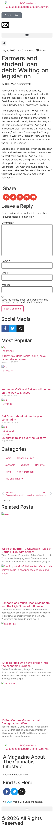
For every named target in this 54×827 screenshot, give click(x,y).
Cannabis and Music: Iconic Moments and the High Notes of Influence (26, 604)
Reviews (40, 464)
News (7, 471)
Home (7, 457)
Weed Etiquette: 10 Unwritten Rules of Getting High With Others (26, 550)
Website (6, 285)
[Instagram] (20, 328)
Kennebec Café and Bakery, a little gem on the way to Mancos (27, 391)
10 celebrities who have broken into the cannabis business (25, 664)
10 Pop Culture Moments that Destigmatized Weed (21, 722)
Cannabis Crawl (26, 457)
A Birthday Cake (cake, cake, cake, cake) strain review (24, 357)
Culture (25, 464)
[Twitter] (12, 328)
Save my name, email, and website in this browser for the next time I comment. (25, 300)
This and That (12, 478)
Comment (8, 222)
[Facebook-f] (5, 328)
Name (6, 261)
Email (6, 273)
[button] (27, 35)
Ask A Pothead (25, 471)
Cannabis (9, 464)
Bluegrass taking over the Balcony (24, 437)
